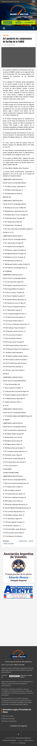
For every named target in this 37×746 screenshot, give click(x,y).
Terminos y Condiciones (9, 721)
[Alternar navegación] (3, 28)
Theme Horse (28, 740)
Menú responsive (34, 1)
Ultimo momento (9, 543)
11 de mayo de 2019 (9, 45)
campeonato (23, 541)
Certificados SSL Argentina (18, 726)
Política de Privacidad (8, 718)
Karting (6, 35)
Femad (31, 541)
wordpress (22, 743)
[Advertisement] (18, 620)
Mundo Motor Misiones (23, 738)
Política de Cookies (7, 716)
